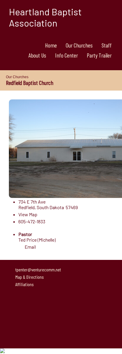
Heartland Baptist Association (45, 17)
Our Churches (79, 45)
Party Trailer (99, 55)
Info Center (66, 55)
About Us (37, 55)
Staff (107, 45)
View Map (27, 214)
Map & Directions (29, 277)
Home (51, 45)
